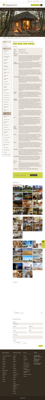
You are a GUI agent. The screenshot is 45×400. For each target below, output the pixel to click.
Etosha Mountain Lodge (6, 69)
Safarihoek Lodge (6, 129)
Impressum (25, 357)
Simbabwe (4, 363)
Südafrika (4, 366)
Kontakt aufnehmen (34, 175)
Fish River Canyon (6, 137)
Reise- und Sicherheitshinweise (27, 369)
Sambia (14, 359)
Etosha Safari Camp (6, 76)
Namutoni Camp (6, 97)
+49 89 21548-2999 (35, 5)
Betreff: (14, 322)
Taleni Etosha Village (6, 132)
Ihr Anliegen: (15, 334)
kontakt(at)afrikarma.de (38, 363)
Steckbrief (15, 43)
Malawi (3, 375)
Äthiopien (14, 383)
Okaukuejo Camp (6, 99)
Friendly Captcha (24, 343)
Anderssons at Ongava (6, 51)
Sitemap (25, 376)
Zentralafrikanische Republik (16, 385)
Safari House (6, 127)
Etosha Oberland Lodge (6, 73)
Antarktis (3, 381)
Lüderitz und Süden (7, 142)
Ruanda (3, 377)
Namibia (4, 41)
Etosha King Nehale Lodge (6, 66)
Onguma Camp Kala (6, 110)
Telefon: (14, 330)
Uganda (3, 379)
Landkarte (25, 43)
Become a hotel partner (27, 374)
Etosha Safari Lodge (6, 79)
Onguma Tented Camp (6, 117)
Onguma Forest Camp (6, 113)
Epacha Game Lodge (6, 63)
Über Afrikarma (26, 363)
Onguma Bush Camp (6, 107)
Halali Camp (6, 81)
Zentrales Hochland (7, 154)
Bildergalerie (20, 43)
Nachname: (31, 326)
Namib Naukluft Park (6, 145)
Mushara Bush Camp (22, 168)
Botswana (4, 357)
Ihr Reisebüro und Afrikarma (26, 372)
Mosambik (4, 372)
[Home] (3, 9)
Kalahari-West (6, 139)
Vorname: (15, 326)
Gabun (14, 381)
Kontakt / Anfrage (31, 43)
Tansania (3, 359)
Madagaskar (15, 387)
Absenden (40, 345)
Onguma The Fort (6, 119)
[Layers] (41, 312)
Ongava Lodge (6, 104)
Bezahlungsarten (26, 366)
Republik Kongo (5, 370)
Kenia (3, 368)
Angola (14, 389)
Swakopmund (6, 147)
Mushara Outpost (35, 168)
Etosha (5, 48)
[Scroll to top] (43, 398)
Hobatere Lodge (6, 84)
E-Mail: (30, 330)
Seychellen (15, 370)
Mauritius (14, 372)
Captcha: (14, 340)
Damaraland (6, 46)
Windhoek (5, 152)
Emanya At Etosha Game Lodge (7, 57)
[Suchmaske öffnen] (41, 5)
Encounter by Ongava (6, 60)
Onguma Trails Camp (6, 122)
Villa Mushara (6, 135)
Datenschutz (26, 359)
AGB (24, 361)
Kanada (14, 391)
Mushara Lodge (28, 168)
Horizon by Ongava (5, 87)
